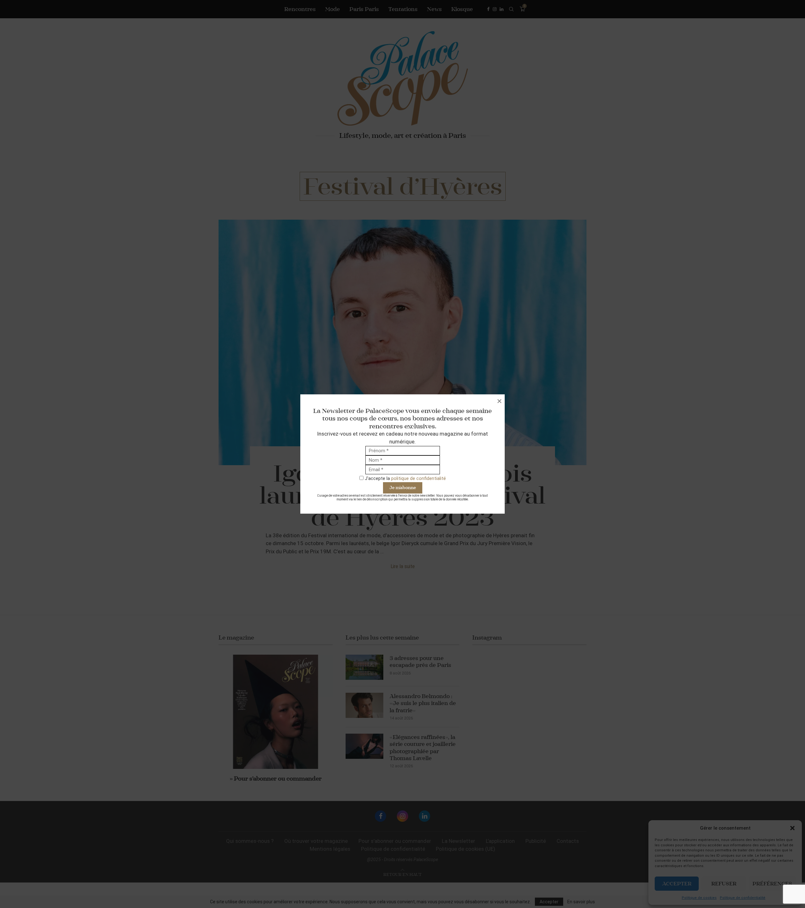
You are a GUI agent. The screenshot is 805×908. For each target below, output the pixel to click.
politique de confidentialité (418, 478)
